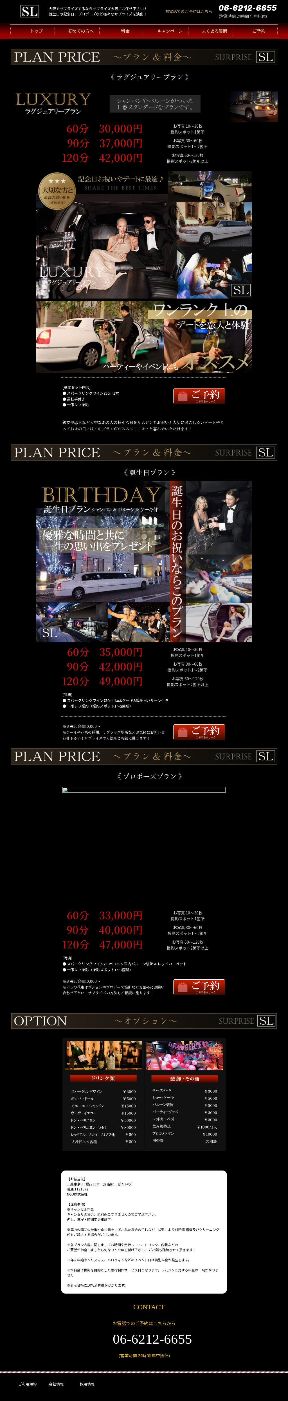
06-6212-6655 (248, 8)
